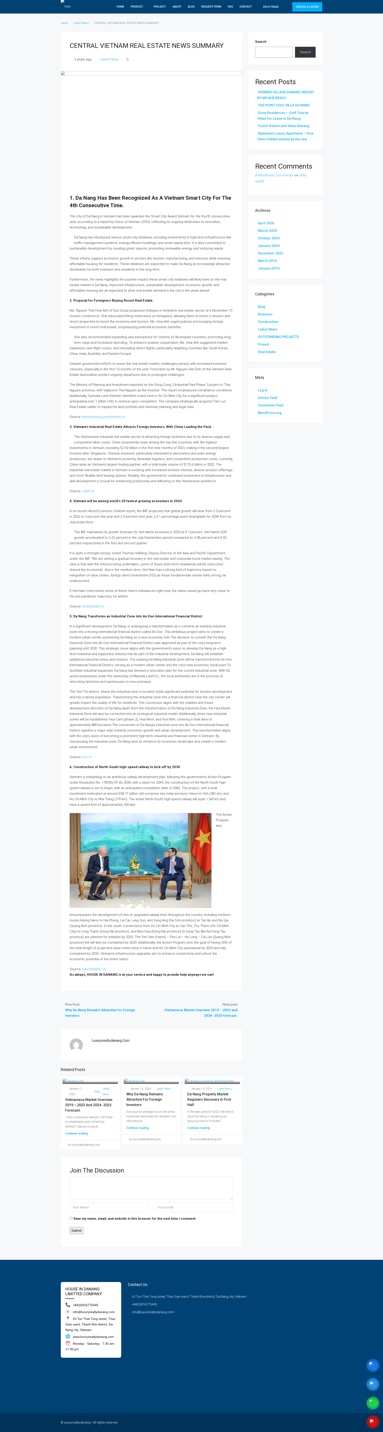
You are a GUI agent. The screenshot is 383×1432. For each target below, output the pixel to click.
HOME (120, 6)
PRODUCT (137, 6)
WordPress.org (269, 413)
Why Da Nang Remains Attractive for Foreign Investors (144, 1099)
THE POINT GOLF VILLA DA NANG (284, 105)
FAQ (230, 6)
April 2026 (266, 223)
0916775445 (270, 6)
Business (265, 314)
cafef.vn (88, 491)
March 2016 (267, 261)
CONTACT (246, 6)
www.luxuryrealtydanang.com (93, 1336)
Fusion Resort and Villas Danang (283, 126)
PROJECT (160, 6)
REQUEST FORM (211, 6)
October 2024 (269, 238)
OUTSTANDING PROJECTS (278, 337)
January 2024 (269, 246)
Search (260, 42)
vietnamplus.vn (93, 606)
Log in (263, 390)
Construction (268, 322)
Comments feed (270, 405)
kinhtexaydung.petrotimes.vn (103, 417)
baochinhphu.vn (94, 969)
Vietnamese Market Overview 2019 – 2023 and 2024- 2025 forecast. (88, 1105)
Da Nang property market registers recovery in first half (209, 1099)
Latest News (81, 23)
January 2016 (269, 268)
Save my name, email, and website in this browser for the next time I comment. (134, 1219)
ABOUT (176, 6)
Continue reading (76, 1133)
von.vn (87, 757)
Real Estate (267, 352)
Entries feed (267, 398)
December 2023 (270, 253)
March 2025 (267, 231)
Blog (191, 6)
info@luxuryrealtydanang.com (153, 1312)
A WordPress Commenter (274, 175)
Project (264, 344)
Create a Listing (307, 6)
